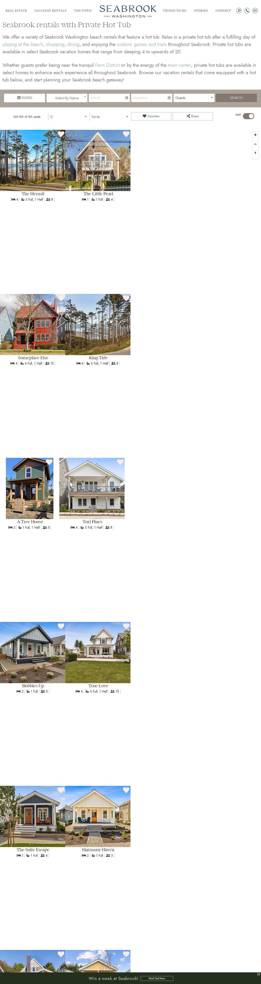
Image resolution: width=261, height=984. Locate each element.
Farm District (107, 65)
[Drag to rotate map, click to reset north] (255, 153)
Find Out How (157, 978)
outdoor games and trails (142, 44)
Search (236, 97)
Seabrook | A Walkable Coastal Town (128, 11)
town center (179, 65)
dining (73, 44)
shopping (55, 44)
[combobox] (66, 98)
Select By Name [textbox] (67, 98)
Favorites (153, 116)
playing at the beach (23, 44)
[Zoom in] (255, 135)
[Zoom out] (255, 144)
